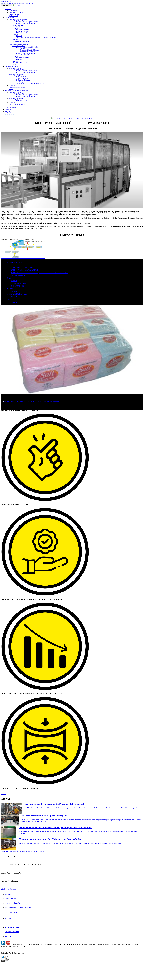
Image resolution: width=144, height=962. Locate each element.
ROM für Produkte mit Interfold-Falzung (26, 270)
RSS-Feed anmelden (12, 927)
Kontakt (7, 111)
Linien (14, 43)
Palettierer (15, 39)
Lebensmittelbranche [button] (11, 66)
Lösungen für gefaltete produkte (18, 45)
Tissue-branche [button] (9, 17)
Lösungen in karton (15, 68)
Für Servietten (24, 55)
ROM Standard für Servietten (22, 267)
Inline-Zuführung (21, 76)
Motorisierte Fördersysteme (20, 41)
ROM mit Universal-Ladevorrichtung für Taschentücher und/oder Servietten (39, 273)
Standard (23, 48)
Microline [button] (8, 9)
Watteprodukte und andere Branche (18, 907)
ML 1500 (19, 36)
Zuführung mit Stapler (23, 82)
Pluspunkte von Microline (17, 12)
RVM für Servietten (18, 275)
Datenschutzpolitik (12, 932)
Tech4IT (29, 953)
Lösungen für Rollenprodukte (18, 19)
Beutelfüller (16, 28)
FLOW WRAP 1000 (22, 29)
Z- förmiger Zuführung (23, 80)
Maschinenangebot (14, 14)
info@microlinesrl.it (8, 889)
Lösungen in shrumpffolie (17, 74)
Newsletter (8, 109)
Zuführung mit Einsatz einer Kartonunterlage (30, 83)
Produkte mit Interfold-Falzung (29, 50)
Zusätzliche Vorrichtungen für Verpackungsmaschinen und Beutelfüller (34, 37)
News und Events (10, 107)
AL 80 (18, 26)
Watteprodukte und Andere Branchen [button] (16, 90)
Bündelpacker (16, 35)
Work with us (9, 113)
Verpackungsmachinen (19, 25)
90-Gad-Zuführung (22, 78)
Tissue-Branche (10, 899)
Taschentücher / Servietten (28, 52)
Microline (8, 894)
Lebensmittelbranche (12, 903)
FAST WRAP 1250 (22, 31)
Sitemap (8, 936)
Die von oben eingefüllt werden (26, 23)
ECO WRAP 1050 (22, 33)
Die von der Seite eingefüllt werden (27, 22)
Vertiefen (14, 265)
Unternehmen (13, 10)
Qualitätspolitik (13, 16)
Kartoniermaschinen (18, 20)
